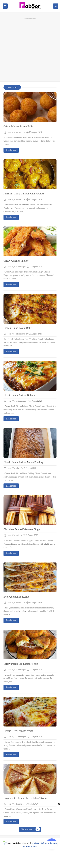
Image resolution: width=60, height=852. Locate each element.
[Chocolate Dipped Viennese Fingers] (30, 510)
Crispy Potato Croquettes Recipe (21, 663)
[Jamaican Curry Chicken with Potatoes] (30, 174)
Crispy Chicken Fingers (16, 260)
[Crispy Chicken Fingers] (30, 241)
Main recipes (20, 266)
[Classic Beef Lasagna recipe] (30, 712)
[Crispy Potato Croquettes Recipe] (30, 644)
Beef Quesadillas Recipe (16, 596)
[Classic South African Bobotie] (30, 376)
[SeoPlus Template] (5, 843)
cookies (18, 535)
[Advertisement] (30, 49)
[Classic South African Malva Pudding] (30, 443)
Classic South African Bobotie (19, 395)
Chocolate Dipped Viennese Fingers (23, 529)
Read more (11, 150)
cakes (17, 468)
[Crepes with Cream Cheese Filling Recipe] (30, 779)
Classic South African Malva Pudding (23, 462)
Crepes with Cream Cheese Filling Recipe (26, 798)
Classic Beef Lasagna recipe (18, 730)
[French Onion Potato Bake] (30, 309)
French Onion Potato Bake (18, 328)
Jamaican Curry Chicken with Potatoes (24, 193)
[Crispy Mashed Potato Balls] (30, 107)
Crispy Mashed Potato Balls (18, 126)
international (20, 132)
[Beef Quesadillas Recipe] (30, 577)
